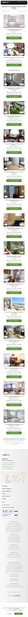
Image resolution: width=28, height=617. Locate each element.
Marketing (21, 610)
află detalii (16, 607)
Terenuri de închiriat (14, 579)
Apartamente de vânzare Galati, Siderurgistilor (14, 528)
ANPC (3, 502)
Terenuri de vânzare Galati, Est (14, 549)
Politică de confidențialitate (8, 507)
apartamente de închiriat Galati (10, 440)
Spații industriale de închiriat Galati (14, 585)
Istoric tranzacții (6, 496)
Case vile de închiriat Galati (14, 576)
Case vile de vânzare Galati (14, 535)
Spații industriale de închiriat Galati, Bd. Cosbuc (14, 586)
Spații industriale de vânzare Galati (14, 555)
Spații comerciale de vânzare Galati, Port (14, 557)
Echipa (3, 493)
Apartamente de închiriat (14, 562)
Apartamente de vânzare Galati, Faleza (14, 526)
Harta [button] (22, 25)
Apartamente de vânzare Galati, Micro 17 (14, 531)
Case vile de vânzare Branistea (14, 537)
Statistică (14, 610)
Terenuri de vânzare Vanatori (14, 548)
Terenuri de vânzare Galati (14, 546)
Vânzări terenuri (14, 544)
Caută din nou (6, 11)
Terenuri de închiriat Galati (14, 580)
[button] (25, 11)
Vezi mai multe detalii (14, 37)
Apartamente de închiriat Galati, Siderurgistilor (14, 566)
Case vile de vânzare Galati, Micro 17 (14, 538)
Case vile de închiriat (14, 574)
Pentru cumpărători (6, 488)
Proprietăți (4, 486)
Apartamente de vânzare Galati (14, 523)
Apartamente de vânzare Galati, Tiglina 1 (14, 524)
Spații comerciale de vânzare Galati (14, 554)
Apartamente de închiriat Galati (14, 563)
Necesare (8, 610)
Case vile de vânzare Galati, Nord (14, 540)
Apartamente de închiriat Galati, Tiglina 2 (14, 568)
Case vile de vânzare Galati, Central (14, 542)
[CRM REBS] (16, 595)
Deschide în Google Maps (7, 468)
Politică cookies (5, 504)
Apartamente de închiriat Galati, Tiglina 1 (14, 565)
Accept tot (18, 613)
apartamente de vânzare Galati (9, 443)
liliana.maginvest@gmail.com (8, 464)
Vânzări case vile (14, 534)
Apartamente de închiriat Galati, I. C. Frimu (14, 570)
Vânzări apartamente (14, 521)
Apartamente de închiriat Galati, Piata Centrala (14, 571)
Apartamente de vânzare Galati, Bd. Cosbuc (14, 529)
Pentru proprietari (6, 491)
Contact (4, 498)
